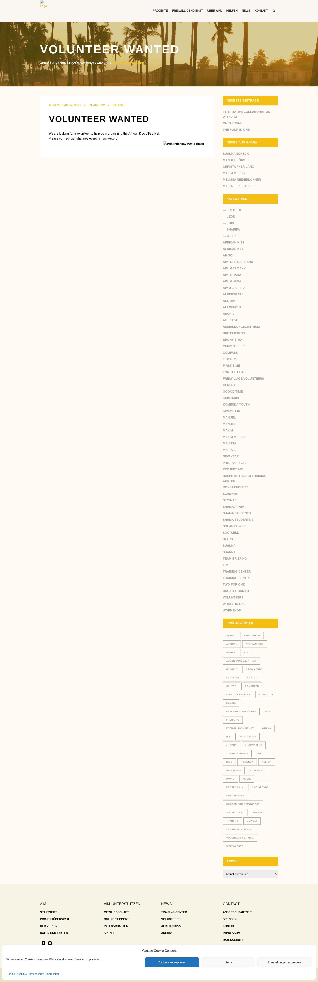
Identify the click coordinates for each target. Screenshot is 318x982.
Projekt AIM (233, 469)
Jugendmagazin (237, 753)
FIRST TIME (231, 365)
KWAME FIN (231, 411)
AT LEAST (230, 320)
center (252, 677)
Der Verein (48, 926)
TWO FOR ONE (234, 584)
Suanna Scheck (236, 153)
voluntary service (240, 838)
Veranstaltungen (238, 829)
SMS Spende (260, 787)
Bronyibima (232, 339)
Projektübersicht (54, 919)
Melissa (229, 443)
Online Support (116, 919)
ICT (228, 736)
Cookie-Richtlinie (16, 974)
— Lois (228, 223)
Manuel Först (235, 160)
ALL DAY (229, 300)
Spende (110, 933)
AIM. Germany (234, 268)
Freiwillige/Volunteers (243, 378)
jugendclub (253, 745)
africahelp (252, 635)
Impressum (52, 974)
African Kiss (233, 242)
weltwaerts (234, 846)
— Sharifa (231, 229)
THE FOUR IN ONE (236, 129)
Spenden (229, 919)
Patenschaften (116, 926)
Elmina (231, 703)
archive (167, 933)
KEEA (260, 753)
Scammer (230, 493)
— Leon (229, 216)
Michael (230, 450)
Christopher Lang (238, 166)
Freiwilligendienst (240, 728)
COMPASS (230, 352)
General (230, 385)
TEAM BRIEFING (235, 558)
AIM (246, 652)
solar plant (235, 812)
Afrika (231, 652)
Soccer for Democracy (243, 804)
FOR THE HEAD (234, 372)
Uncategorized (236, 591)
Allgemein (232, 307)
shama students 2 (238, 519)
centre (231, 686)
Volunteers (233, 597)
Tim (225, 565)
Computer (252, 686)
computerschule (238, 694)
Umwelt (252, 821)
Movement (257, 770)
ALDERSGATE (233, 294)
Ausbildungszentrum (241, 326)
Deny (228, 962)
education (266, 694)
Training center (237, 571)
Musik (247, 779)
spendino (259, 812)
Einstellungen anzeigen (284, 962)
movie (230, 779)
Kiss (229, 762)
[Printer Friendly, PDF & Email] (184, 143)
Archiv (102, 63)
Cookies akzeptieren (171, 962)
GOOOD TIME (233, 391)
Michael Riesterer (239, 186)
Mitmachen (233, 770)
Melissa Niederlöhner (242, 179)
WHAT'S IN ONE (234, 604)
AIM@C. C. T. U (234, 288)
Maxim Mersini (234, 173)
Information (247, 736)
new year (231, 456)
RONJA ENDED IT (235, 487)
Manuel (229, 417)
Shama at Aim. (234, 506)
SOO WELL (231, 532)
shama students (237, 513)
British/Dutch (234, 333)
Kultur (266, 762)
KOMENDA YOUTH (236, 404)
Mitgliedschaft (116, 912)
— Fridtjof (232, 210)
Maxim (228, 430)
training (232, 821)
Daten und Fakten (54, 933)
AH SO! (228, 255)
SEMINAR (230, 500)
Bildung (232, 669)
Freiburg (232, 720)
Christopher (234, 346)
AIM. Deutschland (238, 262)
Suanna (229, 545)
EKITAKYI (230, 359)
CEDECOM (232, 677)
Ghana (266, 728)
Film (267, 711)
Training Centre (237, 578)
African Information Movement (67, 63)
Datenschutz (36, 974)
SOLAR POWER (234, 526)
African (231, 644)
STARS (228, 539)
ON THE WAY (232, 123)
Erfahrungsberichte (241, 711)
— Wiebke (231, 236)
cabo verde (254, 669)
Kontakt (229, 926)
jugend (231, 745)
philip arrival (234, 463)
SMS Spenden (235, 795)
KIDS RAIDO (232, 398)
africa (231, 635)
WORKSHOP (232, 610)
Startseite (49, 912)
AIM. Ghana (232, 275)
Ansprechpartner (237, 912)
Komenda (247, 762)
